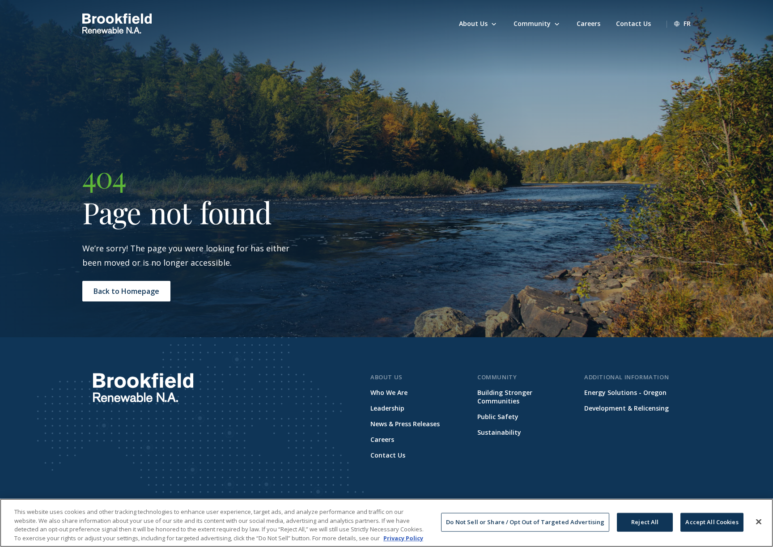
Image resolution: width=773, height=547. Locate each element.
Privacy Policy (403, 538)
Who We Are (389, 392)
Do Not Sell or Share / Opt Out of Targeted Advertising (525, 522)
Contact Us (387, 455)
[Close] (759, 521)
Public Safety (497, 416)
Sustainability (499, 432)
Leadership (387, 408)
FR (687, 23)
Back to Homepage (126, 291)
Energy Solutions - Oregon (625, 392)
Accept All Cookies (711, 522)
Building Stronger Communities (504, 396)
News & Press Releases (405, 424)
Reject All (644, 522)
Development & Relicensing (626, 408)
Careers (382, 439)
